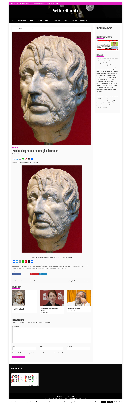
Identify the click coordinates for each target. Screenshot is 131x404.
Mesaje (32, 20)
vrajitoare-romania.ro (70, 265)
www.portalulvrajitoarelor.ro (54, 266)
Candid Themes (81, 398)
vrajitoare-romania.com (59, 265)
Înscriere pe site (50, 3)
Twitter (26, 274)
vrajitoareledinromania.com (81, 265)
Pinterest (34, 274)
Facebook (17, 274)
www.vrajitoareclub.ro (17, 268)
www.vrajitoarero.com (53, 268)
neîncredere (33, 265)
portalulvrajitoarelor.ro (41, 265)
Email (41, 346)
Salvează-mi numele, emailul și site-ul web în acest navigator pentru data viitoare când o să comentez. (41, 353)
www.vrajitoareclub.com (78, 266)
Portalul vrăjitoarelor (65, 10)
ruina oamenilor (50, 265)
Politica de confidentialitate (39, 3)
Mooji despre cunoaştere (74, 309)
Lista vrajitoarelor (21, 20)
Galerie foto (74, 20)
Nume (14, 346)
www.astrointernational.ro (27, 266)
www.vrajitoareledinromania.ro (29, 268)
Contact (56, 3)
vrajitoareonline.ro (16, 266)
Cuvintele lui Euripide (19, 309)
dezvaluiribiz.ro (17, 265)
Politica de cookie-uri (27, 3)
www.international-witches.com (40, 266)
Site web (69, 346)
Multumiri (39, 20)
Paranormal (57, 20)
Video (65, 20)
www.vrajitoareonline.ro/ (42, 268)
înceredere (27, 265)
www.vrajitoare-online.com (66, 266)
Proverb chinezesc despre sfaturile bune (26, 281)
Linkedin (43, 274)
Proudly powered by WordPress (54, 398)
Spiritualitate (16, 147)
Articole (47, 20)
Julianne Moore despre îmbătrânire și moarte (50, 309)
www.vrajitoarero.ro (62, 268)
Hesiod (23, 265)
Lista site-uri (83, 20)
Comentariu (15, 326)
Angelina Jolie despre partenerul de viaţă (77, 281)
